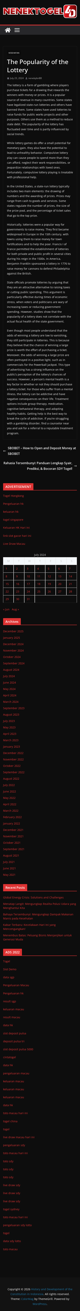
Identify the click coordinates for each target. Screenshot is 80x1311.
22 (7, 591)
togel (6, 1233)
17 (28, 584)
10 (28, 576)
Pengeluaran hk (13, 504)
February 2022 (12, 817)
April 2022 (9, 804)
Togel (6, 961)
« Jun (6, 609)
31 (28, 599)
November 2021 (13, 836)
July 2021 (9, 862)
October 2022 (12, 766)
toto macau (10, 1249)
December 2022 (13, 753)
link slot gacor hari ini (17, 536)
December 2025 (13, 631)
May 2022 (9, 798)
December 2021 (13, 830)
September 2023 (13, 708)
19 (49, 584)
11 (38, 576)
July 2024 (9, 676)
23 (17, 591)
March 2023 (10, 740)
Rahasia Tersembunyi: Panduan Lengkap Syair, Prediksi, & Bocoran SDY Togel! (37, 466)
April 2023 (9, 734)
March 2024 (10, 702)
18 (38, 584)
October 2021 (12, 842)
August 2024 (11, 670)
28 (70, 591)
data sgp (8, 977)
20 (59, 584)
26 (49, 591)
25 (38, 591)
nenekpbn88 (35, 78)
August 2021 (11, 855)
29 (7, 599)
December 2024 (13, 644)
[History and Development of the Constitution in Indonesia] (7, 30)
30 (17, 599)
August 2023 (11, 714)
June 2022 (9, 791)
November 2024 (13, 650)
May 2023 (9, 727)
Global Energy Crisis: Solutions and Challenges (33, 897)
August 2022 (11, 778)
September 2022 (13, 772)
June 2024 (9, 682)
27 (59, 591)
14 (70, 576)
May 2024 (9, 689)
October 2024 (12, 657)
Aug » (15, 609)
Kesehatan (14, 52)
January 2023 (11, 746)
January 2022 (11, 823)
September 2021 (13, 849)
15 (7, 584)
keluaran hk (10, 511)
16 (17, 584)
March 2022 (10, 810)
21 (70, 584)
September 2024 (13, 663)
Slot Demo (9, 969)
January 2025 (11, 637)
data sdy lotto (12, 1241)
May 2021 (9, 875)
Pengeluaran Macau (16, 985)
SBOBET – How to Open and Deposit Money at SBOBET (42, 451)
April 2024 (9, 695)
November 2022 (13, 759)
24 (28, 591)
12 (49, 576)
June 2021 (9, 868)
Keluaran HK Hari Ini (16, 527)
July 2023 (9, 721)
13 (59, 576)
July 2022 (9, 785)
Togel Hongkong (13, 496)
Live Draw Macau (14, 544)
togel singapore (13, 519)
